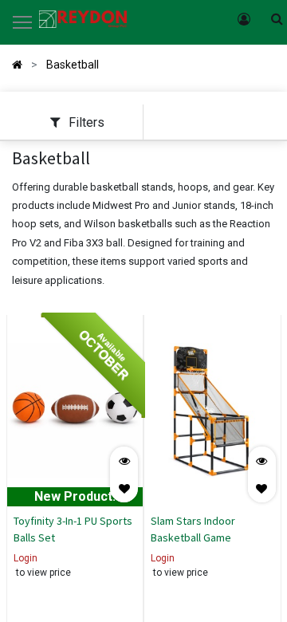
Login (25, 558)
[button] (124, 488)
